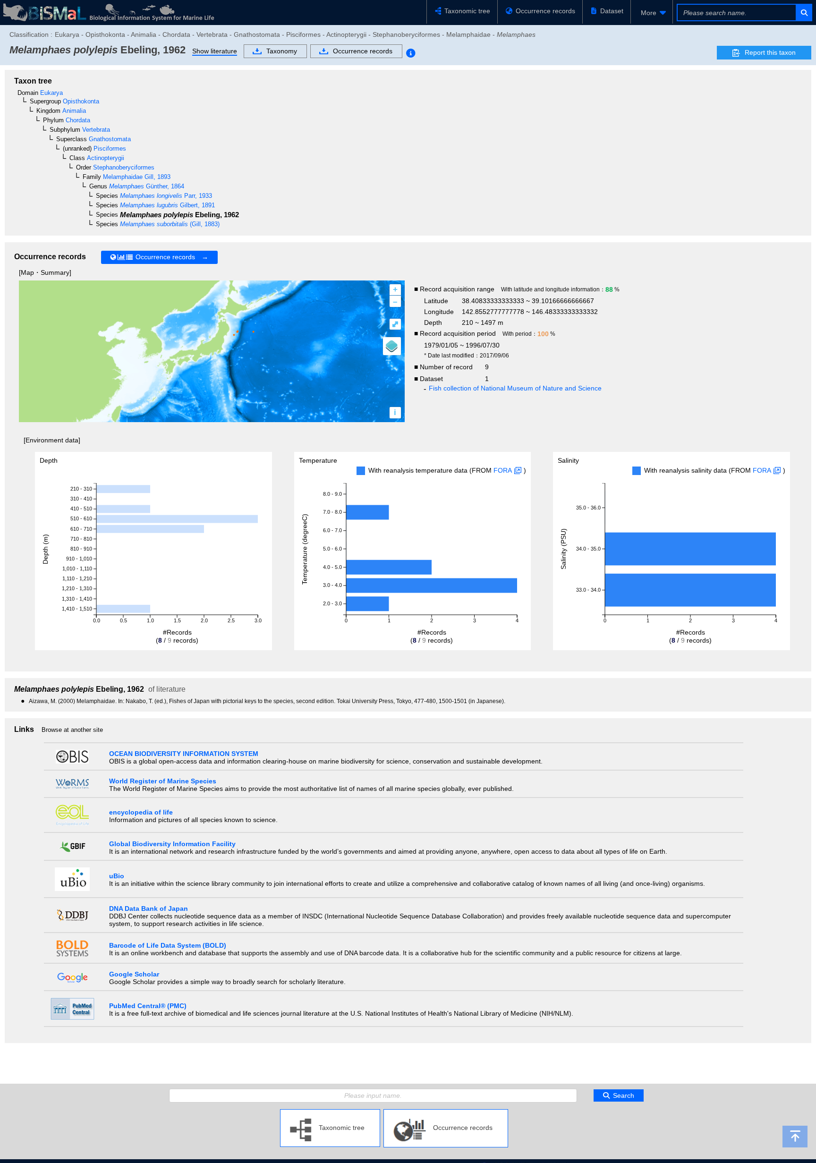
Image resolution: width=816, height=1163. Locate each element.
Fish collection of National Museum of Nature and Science (515, 388)
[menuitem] (651, 12)
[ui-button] (803, 12)
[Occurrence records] (445, 1113)
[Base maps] (392, 346)
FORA (502, 470)
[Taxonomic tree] (330, 1113)
